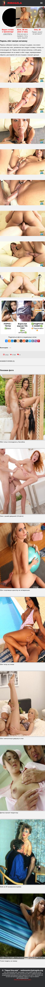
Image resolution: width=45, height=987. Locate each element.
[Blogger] (18, 341)
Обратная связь (18, 979)
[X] (15, 341)
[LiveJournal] (27, 341)
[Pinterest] (38, 341)
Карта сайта (27, 979)
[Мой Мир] (12, 341)
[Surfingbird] (30, 341)
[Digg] (21, 341)
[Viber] (35, 341)
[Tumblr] (33, 341)
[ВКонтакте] (6, 341)
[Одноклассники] (9, 341)
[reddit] (24, 341)
